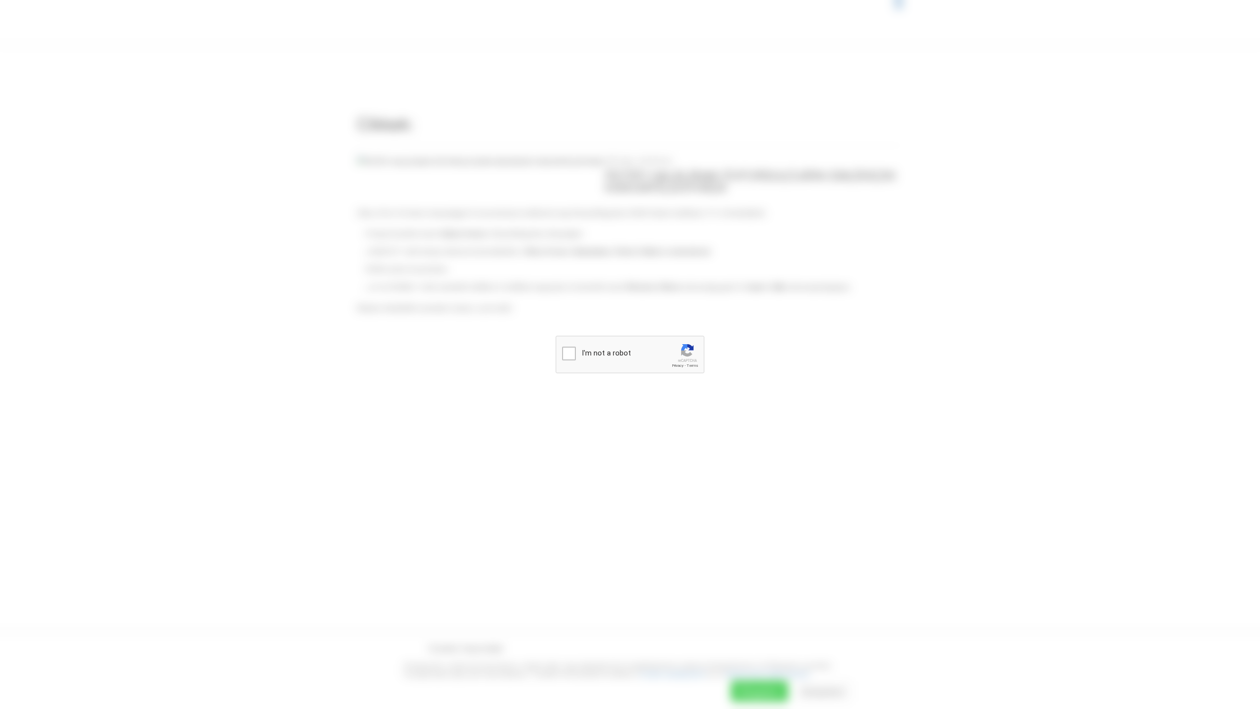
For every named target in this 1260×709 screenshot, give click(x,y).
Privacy (678, 365)
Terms (692, 365)
